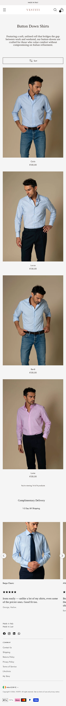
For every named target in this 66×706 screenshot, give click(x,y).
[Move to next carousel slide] (62, 555)
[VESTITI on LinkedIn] (14, 634)
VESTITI (18, 692)
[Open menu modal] (4, 10)
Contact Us (7, 647)
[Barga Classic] (31, 550)
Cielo (33, 161)
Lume (33, 473)
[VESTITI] (33, 9)
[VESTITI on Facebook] (4, 634)
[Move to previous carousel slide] (3, 555)
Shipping (6, 652)
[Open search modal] (55, 10)
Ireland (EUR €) (11, 687)
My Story (6, 676)
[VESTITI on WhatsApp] (19, 634)
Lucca (33, 265)
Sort (35, 60)
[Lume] (33, 424)
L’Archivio (7, 671)
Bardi (33, 369)
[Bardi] (33, 320)
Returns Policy (8, 657)
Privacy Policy (8, 661)
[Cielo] (33, 113)
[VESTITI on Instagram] (9, 634)
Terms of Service (10, 666)
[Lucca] (33, 216)
